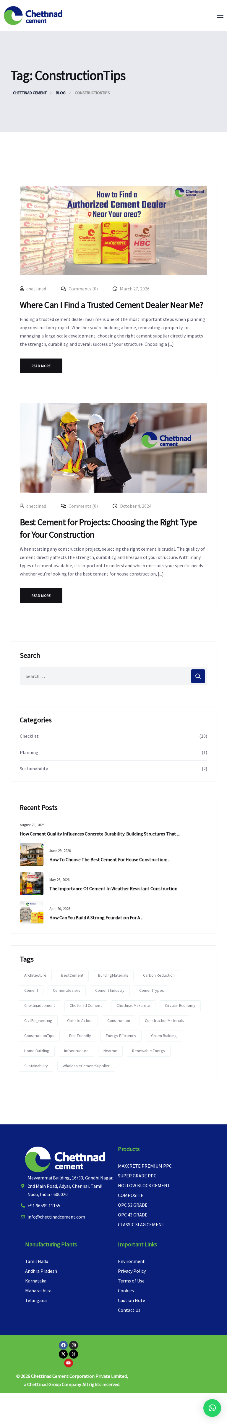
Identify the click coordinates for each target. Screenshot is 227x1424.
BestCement (72, 975)
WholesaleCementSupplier (86, 1065)
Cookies (126, 1290)
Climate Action (80, 1020)
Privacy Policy (132, 1271)
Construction (118, 1020)
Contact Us (129, 1310)
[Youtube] (68, 1363)
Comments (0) (83, 289)
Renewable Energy (148, 1050)
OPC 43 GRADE (132, 1215)
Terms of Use (131, 1281)
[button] (212, 1408)
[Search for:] (113, 676)
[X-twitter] (63, 1354)
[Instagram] (73, 1345)
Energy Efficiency (121, 1035)
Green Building (164, 1035)
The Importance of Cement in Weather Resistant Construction (113, 888)
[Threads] (73, 1354)
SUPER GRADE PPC (137, 1176)
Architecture (35, 975)
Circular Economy (180, 1005)
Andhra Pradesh (41, 1271)
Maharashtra (38, 1290)
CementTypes (151, 990)
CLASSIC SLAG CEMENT (141, 1224)
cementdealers (66, 990)
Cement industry (109, 990)
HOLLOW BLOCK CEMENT (144, 1185)
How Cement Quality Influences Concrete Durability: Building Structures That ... (100, 834)
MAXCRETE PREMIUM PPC (145, 1166)
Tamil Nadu (36, 1261)
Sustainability (34, 769)
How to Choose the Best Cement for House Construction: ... (110, 859)
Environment (131, 1261)
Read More (41, 366)
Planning (29, 752)
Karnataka (35, 1281)
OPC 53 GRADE (132, 1205)
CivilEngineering (38, 1020)
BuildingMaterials (113, 975)
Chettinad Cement (86, 1005)
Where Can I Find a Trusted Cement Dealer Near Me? (111, 304)
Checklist (29, 736)
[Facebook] (63, 1345)
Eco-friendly (80, 1035)
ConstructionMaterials (164, 1020)
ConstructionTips (39, 1035)
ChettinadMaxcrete (133, 1005)
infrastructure (76, 1050)
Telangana (36, 1300)
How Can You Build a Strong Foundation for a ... (96, 917)
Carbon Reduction (159, 975)
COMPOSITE (130, 1195)
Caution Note (131, 1300)
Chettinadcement (39, 1005)
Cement (31, 990)
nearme (110, 1050)
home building (36, 1050)
